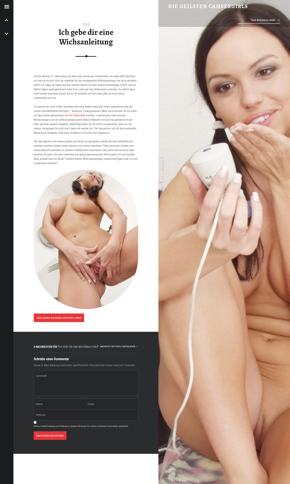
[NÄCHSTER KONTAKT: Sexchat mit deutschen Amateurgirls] (6, 20)
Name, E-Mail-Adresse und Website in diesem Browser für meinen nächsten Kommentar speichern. (81, 426)
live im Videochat (75, 115)
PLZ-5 (86, 24)
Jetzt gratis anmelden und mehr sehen (58, 317)
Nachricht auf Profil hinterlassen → (119, 346)
